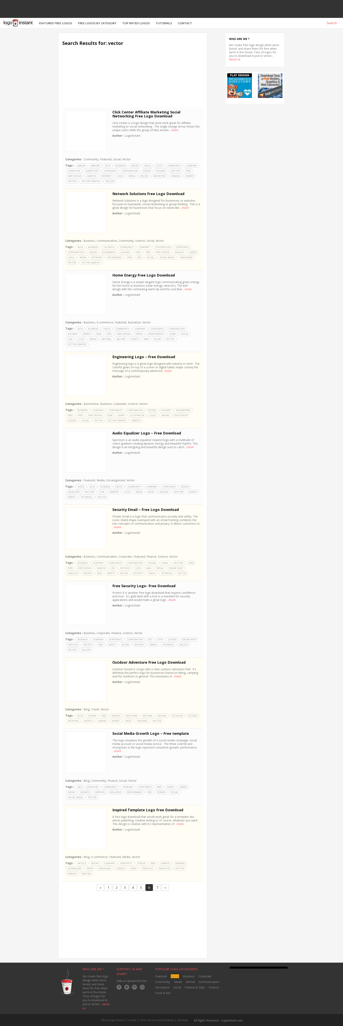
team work (186, 257)
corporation (130, 170)
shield (152, 573)
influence (115, 792)
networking (114, 257)
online (165, 415)
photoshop (181, 415)
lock (138, 568)
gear (110, 415)
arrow (82, 165)
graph (170, 786)
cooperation (163, 247)
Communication (107, 241)
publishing (104, 868)
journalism (74, 868)
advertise (92, 786)
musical (164, 491)
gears (121, 415)
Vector (126, 159)
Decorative (162, 987)
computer (74, 170)
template (147, 868)
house (184, 333)
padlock (73, 573)
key (113, 568)
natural (107, 338)
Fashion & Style (195, 987)
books (95, 863)
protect (88, 644)
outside (192, 715)
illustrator (137, 415)
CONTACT (185, 23)
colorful (109, 247)
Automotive (91, 404)
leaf (70, 338)
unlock (183, 644)
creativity (126, 863)
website (136, 420)
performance (135, 792)
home (172, 333)
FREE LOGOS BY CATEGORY (97, 23)
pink (129, 257)
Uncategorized (115, 480)
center (135, 165)
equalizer (74, 491)
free (138, 252)
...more (174, 130)
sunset (116, 720)
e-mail (164, 562)
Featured (106, 159)
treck (128, 720)
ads (80, 786)
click (159, 165)
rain (146, 338)
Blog (87, 709)
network (97, 257)
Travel (95, 709)
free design (74, 175)
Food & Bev (163, 993)
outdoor (177, 715)
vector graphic (91, 181)
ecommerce (109, 252)
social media (166, 257)
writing (86, 873)
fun (102, 491)
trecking (142, 720)
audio (81, 486)
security (138, 573)
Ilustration (134, 322)
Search (331, 23)
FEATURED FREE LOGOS (55, 23)
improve (100, 792)
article (82, 863)
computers (91, 170)
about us (234, 59)
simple (71, 496)
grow (71, 792)
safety (111, 573)
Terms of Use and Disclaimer (157, 1020)
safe (99, 573)
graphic (91, 175)
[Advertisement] (132, 79)
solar (157, 338)
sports (88, 720)
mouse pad (159, 175)
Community (91, 159)
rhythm (178, 491)
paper (89, 868)
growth (85, 792)
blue (107, 165)
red (139, 257)
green (192, 252)
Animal (190, 982)
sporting (73, 720)
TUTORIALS (164, 23)
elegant (161, 170)
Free (188, 170)
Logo (120, 175)
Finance (151, 556)
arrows (95, 165)
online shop (176, 568)
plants (134, 338)
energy (87, 333)
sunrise (102, 720)
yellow (109, 181)
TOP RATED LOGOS (136, 23)
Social (117, 159)
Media (131, 175)
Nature (121, 338)
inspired (180, 863)
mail (148, 568)
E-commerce (105, 322)
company (191, 165)
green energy (156, 333)
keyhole (125, 568)
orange (175, 175)
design (147, 170)
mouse (144, 175)
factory (176, 170)
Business (120, 165)
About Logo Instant (112, 1020)
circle (147, 165)
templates (164, 868)
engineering (183, 410)
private (87, 573)
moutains (132, 715)
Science (189, 175)
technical (86, 496)
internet (106, 175)
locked (172, 639)
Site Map (182, 1020)
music (151, 491)
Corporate (110, 170)
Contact (131, 1020)
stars (133, 868)
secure (124, 573)
